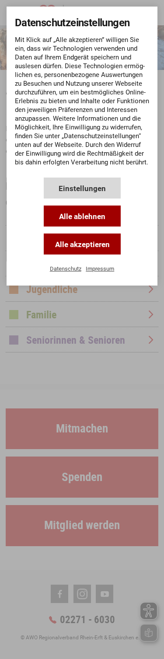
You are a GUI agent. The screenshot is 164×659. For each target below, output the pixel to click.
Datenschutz (65, 268)
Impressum (100, 268)
